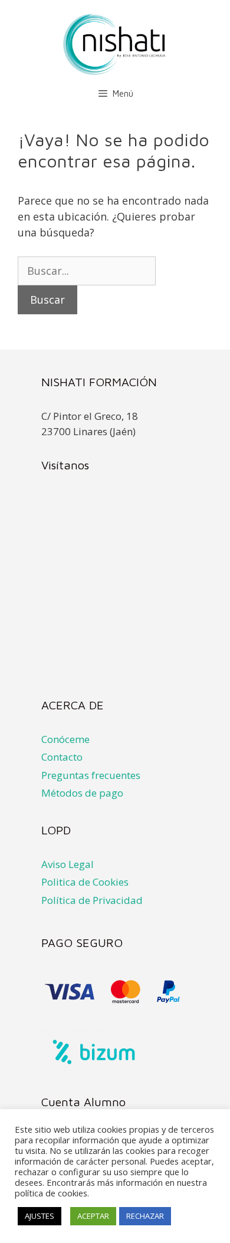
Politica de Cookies (85, 882)
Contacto (62, 757)
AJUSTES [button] (39, 1216)
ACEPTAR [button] (93, 1216)
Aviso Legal (67, 864)
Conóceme (65, 739)
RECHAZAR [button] (145, 1216)
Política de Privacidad (92, 900)
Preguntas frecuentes (90, 775)
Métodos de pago (82, 793)
